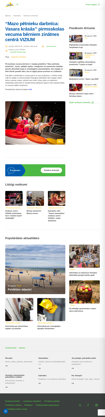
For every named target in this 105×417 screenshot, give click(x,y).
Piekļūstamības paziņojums (47, 405)
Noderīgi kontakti (12, 401)
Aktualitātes (43, 358)
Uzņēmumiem (10, 348)
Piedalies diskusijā (51, 170)
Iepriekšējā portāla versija (16, 409)
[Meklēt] (17, 4)
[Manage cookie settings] (5, 411)
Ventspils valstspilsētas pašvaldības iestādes (14, 376)
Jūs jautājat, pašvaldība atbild (84, 358)
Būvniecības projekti (13, 323)
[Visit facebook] (88, 405)
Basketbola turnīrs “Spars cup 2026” (84, 79)
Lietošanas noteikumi (32, 401)
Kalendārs (42, 375)
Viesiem (22, 348)
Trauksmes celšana (13, 405)
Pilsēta (19, 286)
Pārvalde (8, 358)
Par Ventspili (77, 375)
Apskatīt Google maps (18, 52)
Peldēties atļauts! (20, 289)
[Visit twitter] (80, 405)
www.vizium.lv (51, 46)
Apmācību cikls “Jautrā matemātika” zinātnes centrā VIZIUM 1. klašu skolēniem (56, 216)
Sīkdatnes (28, 405)
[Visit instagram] (96, 405)
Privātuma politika (52, 401)
